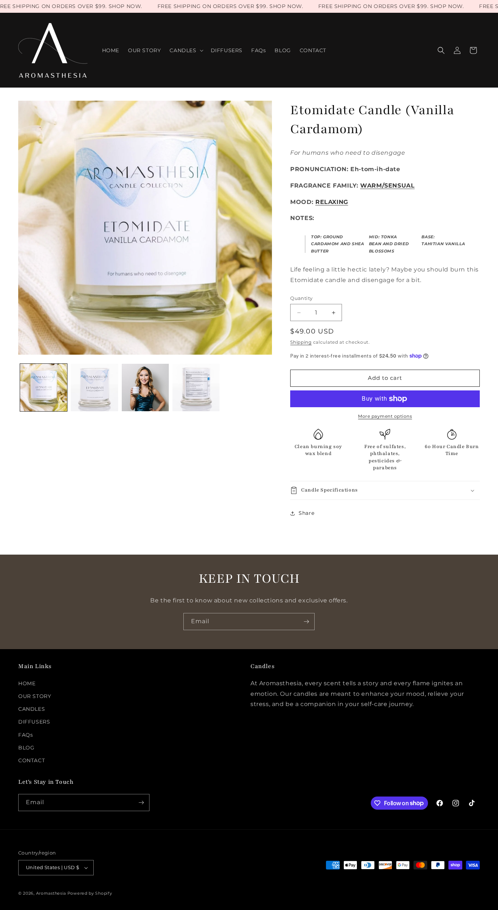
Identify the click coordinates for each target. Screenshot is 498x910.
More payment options (385, 416)
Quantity (301, 298)
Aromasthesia (51, 893)
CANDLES (31, 709)
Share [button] (306, 513)
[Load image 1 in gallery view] (43, 387)
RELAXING (331, 201)
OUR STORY (34, 696)
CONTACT (31, 760)
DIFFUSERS (34, 721)
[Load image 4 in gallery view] (195, 387)
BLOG (26, 747)
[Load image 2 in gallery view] (94, 387)
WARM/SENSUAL (387, 185)
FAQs (25, 735)
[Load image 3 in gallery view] (145, 387)
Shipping (301, 342)
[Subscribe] (306, 621)
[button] (185, 50)
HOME (26, 683)
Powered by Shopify (89, 893)
